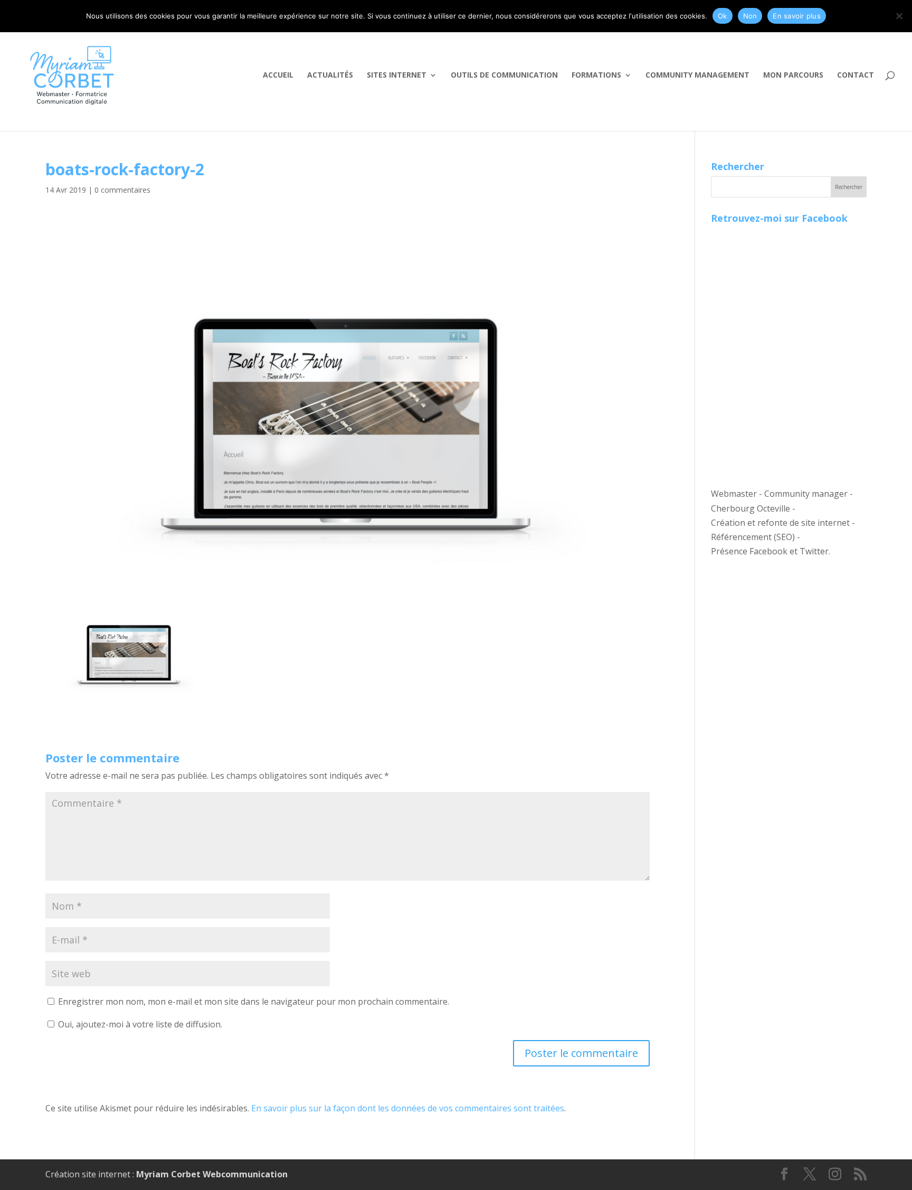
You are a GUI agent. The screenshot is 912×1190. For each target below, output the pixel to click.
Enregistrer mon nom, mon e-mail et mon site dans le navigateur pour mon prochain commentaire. (253, 1001)
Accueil (278, 75)
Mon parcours (793, 75)
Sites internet (396, 75)
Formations (596, 75)
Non (750, 16)
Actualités (330, 75)
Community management (697, 75)
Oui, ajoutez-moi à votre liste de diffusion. (139, 1024)
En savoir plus (797, 16)
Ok (722, 16)
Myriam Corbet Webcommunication (211, 1174)
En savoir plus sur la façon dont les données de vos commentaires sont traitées (407, 1108)
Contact (855, 75)
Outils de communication (504, 75)
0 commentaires (122, 190)
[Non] (899, 16)
